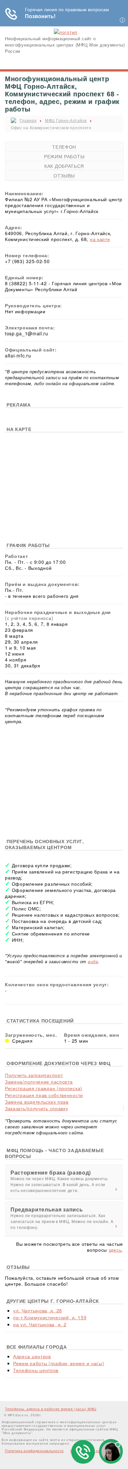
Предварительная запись (47, 1209)
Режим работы (64, 156)
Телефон (64, 146)
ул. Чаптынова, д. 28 (37, 1310)
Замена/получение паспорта (39, 1082)
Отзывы (64, 175)
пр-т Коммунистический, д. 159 (49, 1317)
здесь (115, 1249)
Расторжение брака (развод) (51, 1173)
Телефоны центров (35, 1370)
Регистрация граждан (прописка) (43, 1088)
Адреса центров (32, 1356)
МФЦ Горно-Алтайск (66, 120)
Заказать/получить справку (36, 1108)
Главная (28, 120)
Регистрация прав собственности (44, 1095)
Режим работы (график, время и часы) (58, 1363)
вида (93, 961)
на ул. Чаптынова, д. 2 (39, 1324)
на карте (100, 239)
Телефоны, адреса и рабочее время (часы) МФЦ (50, 1408)
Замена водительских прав (37, 1102)
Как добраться (64, 166)
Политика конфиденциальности (34, 1450)
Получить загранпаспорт (34, 1075)
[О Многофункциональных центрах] (65, 32)
